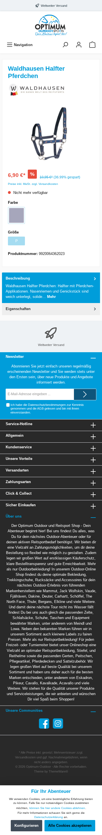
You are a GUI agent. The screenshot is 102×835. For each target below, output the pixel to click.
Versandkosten (25, 757)
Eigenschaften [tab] (18, 309)
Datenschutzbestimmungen (47, 404)
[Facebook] (44, 723)
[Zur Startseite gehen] (51, 25)
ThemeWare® (58, 771)
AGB (40, 408)
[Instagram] (58, 723)
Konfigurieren (26, 825)
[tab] (51, 287)
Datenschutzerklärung (48, 817)
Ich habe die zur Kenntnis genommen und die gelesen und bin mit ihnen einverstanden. (47, 408)
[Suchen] (65, 45)
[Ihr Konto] (79, 45)
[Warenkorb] (92, 45)
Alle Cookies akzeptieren (70, 825)
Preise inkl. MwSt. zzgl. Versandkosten (33, 183)
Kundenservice (19, 447)
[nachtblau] (16, 215)
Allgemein (15, 435)
